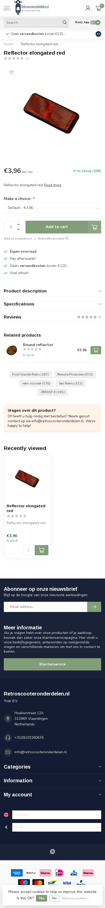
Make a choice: (19, 198)
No (54, 898)
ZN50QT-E (53, 392)
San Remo (71, 383)
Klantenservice (52, 664)
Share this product (51, 238)
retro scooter (36, 383)
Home (8, 44)
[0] (98, 8)
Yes (41, 898)
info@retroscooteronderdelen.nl (41, 752)
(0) (27, 58)
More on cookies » (75, 898)
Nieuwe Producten (75, 374)
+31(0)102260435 (29, 737)
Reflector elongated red (39, 44)
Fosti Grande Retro (30, 374)
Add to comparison (18, 238)
